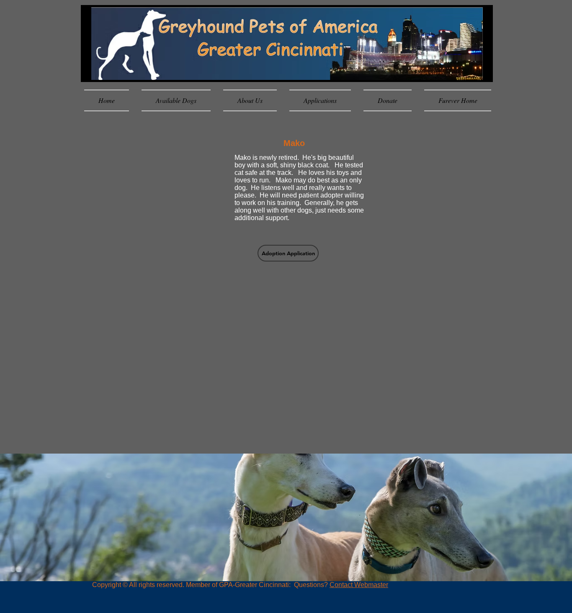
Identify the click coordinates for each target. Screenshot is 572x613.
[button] (288, 253)
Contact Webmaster (359, 584)
